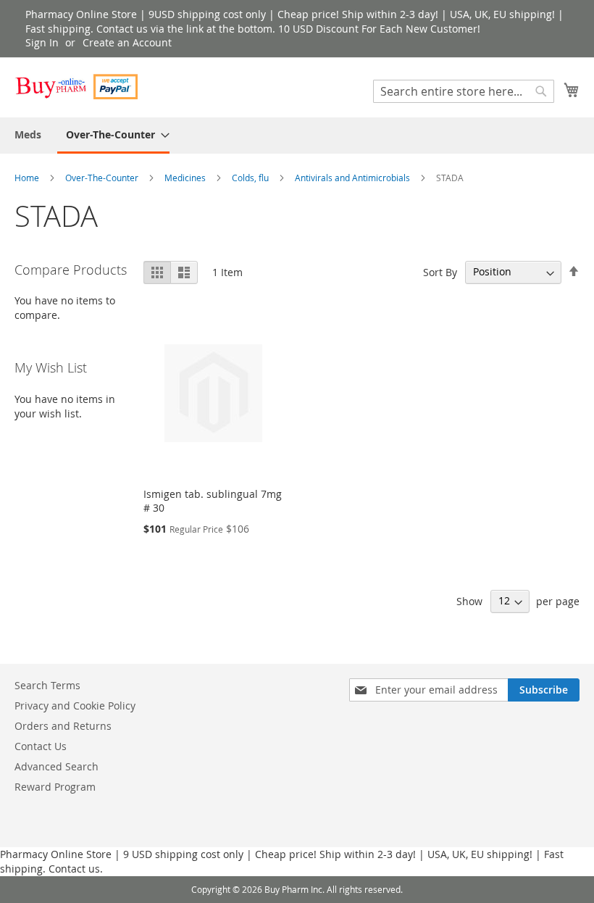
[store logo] (76, 86)
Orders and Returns (63, 726)
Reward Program (55, 787)
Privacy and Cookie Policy (74, 705)
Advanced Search (56, 766)
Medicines (186, 177)
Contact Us (40, 746)
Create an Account (127, 42)
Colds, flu (251, 177)
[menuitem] (28, 134)
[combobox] (463, 91)
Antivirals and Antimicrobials (353, 177)
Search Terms (47, 685)
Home (27, 177)
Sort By (440, 271)
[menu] (297, 135)
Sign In (42, 42)
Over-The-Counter (103, 177)
